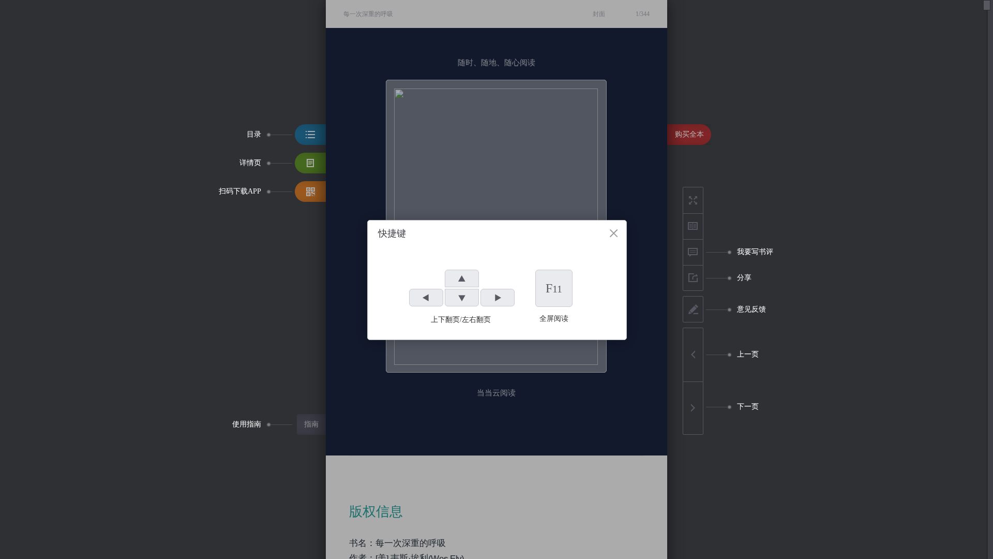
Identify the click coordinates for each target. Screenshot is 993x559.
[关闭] (613, 233)
